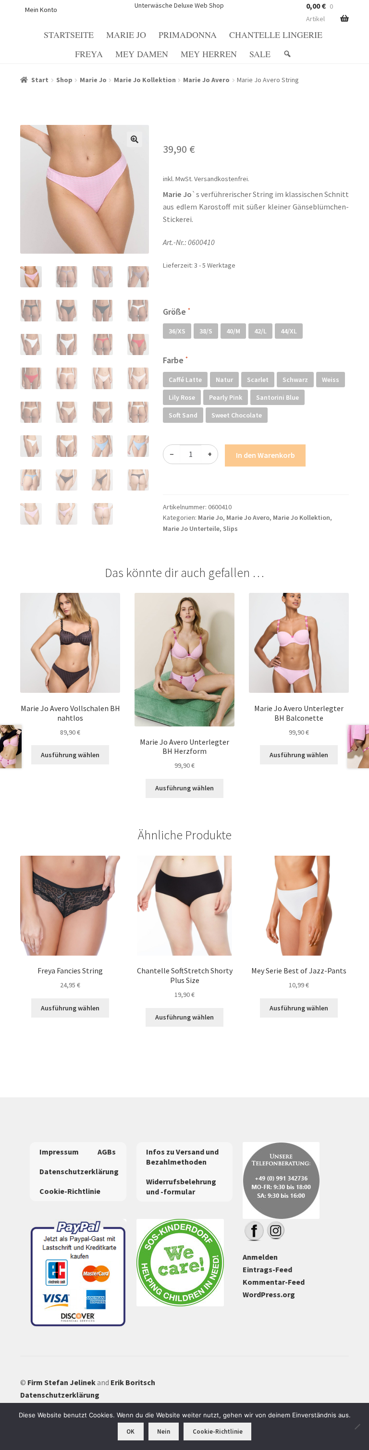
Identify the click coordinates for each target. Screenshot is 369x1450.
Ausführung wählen (70, 754)
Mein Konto (41, 9)
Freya (89, 54)
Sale (260, 54)
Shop (64, 79)
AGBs (107, 1151)
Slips (230, 528)
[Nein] (357, 1426)
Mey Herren (209, 54)
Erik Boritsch (133, 1382)
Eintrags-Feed (267, 1269)
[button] (134, 139)
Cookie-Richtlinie (69, 1191)
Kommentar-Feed (274, 1282)
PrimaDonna (188, 34)
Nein (163, 1431)
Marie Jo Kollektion (145, 79)
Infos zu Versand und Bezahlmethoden (182, 1157)
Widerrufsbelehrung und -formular (181, 1186)
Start (40, 79)
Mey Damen (141, 54)
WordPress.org (269, 1294)
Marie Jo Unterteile (191, 528)
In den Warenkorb (265, 455)
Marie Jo (126, 34)
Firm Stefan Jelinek (61, 1382)
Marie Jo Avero (206, 79)
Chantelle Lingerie (275, 34)
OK (130, 1431)
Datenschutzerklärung (79, 1171)
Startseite (69, 34)
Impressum (59, 1151)
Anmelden (260, 1257)
